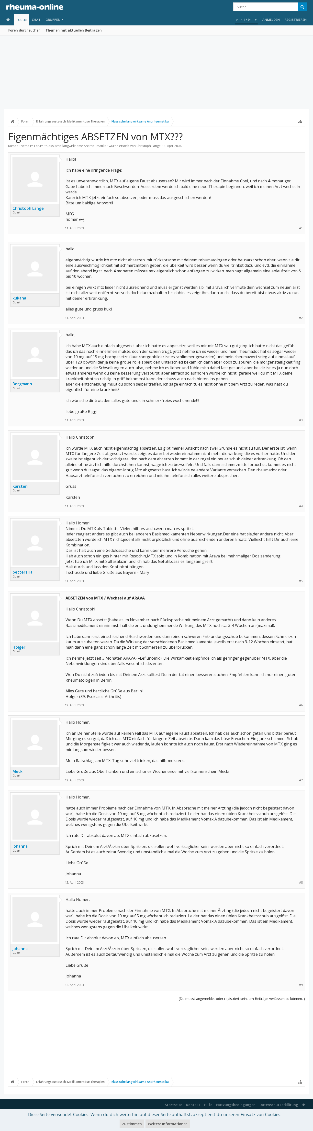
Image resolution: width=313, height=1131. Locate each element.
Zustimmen (132, 1123)
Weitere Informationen (168, 1123)
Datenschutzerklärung (278, 1104)
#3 (301, 420)
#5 (301, 581)
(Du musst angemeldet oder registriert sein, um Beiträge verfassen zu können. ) (242, 998)
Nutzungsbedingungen (236, 1104)
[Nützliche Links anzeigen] (300, 121)
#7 (301, 780)
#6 (301, 705)
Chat (36, 19)
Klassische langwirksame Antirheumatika (76, 146)
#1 (301, 228)
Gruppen (52, 19)
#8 (301, 882)
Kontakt (193, 1104)
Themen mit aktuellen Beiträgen (73, 30)
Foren (21, 20)
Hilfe (208, 1104)
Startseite (173, 1104)
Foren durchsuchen (24, 30)
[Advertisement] (156, 72)
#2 (301, 318)
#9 (301, 985)
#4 (301, 506)
